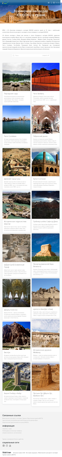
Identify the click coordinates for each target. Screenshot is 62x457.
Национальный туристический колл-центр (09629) (15, 422)
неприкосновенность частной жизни (11, 433)
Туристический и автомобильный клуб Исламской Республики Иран (20, 420)
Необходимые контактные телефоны (12, 431)
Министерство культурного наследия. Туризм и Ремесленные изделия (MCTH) (22, 418)
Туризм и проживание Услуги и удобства (12, 439)
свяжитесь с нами (7, 429)
